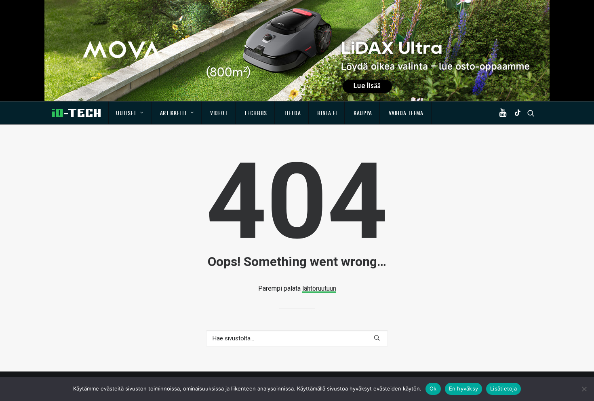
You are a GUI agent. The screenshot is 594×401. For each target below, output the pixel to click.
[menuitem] (130, 112)
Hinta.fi (327, 112)
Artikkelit (173, 112)
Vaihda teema (406, 112)
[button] (504, 112)
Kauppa (363, 112)
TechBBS (255, 112)
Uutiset (126, 112)
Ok (433, 388)
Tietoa (292, 112)
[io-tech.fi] (76, 113)
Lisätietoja (503, 388)
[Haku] (297, 338)
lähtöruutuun (319, 288)
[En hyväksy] (584, 389)
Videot (218, 112)
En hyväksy (463, 388)
